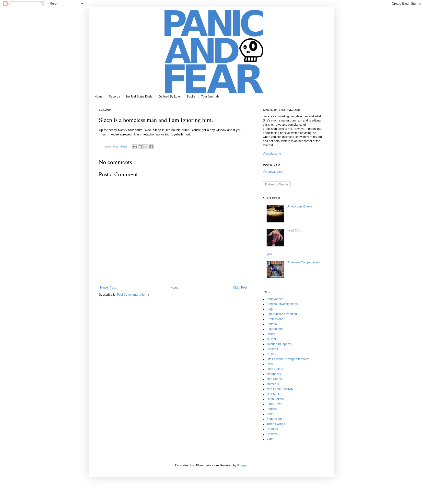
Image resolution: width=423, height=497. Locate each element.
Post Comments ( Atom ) (133, 294)
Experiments (275, 329)
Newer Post (108, 287)
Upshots (272, 434)
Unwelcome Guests (300, 206)
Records (114, 96)
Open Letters (275, 399)
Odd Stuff (273, 394)
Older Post (240, 287)
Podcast (272, 409)
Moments (273, 384)
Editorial (272, 324)
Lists (270, 364)
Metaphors (274, 374)
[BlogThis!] (140, 146)
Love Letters (275, 369)
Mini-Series (274, 379)
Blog (116, 146)
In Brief (271, 339)
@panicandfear (273, 171)
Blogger (242, 465)
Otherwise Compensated (303, 262)
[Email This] (134, 146)
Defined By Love (170, 96)
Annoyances (275, 299)
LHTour (271, 354)
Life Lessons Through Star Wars (288, 359)
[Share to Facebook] (151, 146)
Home (98, 96)
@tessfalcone (272, 153)
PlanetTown (274, 404)
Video (270, 439)
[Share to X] (145, 146)
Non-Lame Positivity (280, 389)
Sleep (124, 146)
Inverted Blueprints (279, 344)
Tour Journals (210, 96)
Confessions (275, 319)
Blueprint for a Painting (282, 314)
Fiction (271, 334)
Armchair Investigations (282, 304)
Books (191, 96)
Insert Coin (294, 230)
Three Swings (276, 424)
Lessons (272, 349)
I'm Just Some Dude (139, 96)
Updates (272, 429)
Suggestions (275, 419)
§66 (269, 254)
